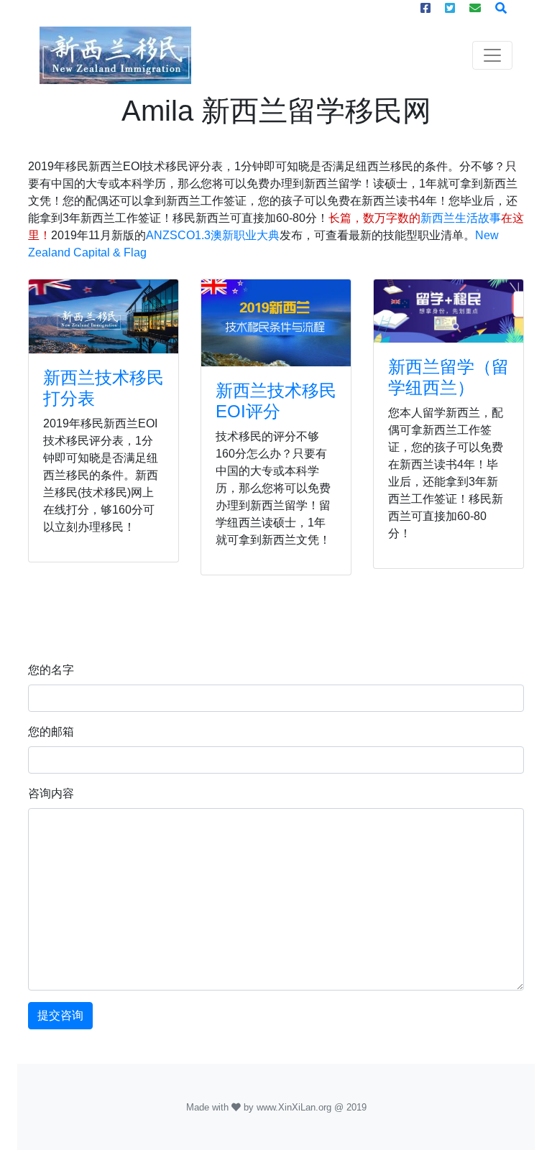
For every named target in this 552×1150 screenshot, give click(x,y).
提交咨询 (60, 1015)
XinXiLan (297, 1107)
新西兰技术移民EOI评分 (276, 401)
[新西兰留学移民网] (115, 55)
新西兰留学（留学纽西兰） (448, 377)
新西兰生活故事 (460, 218)
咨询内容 (51, 793)
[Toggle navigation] (492, 55)
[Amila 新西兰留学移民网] (103, 316)
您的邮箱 (51, 731)
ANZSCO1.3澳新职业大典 (213, 235)
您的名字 (51, 670)
